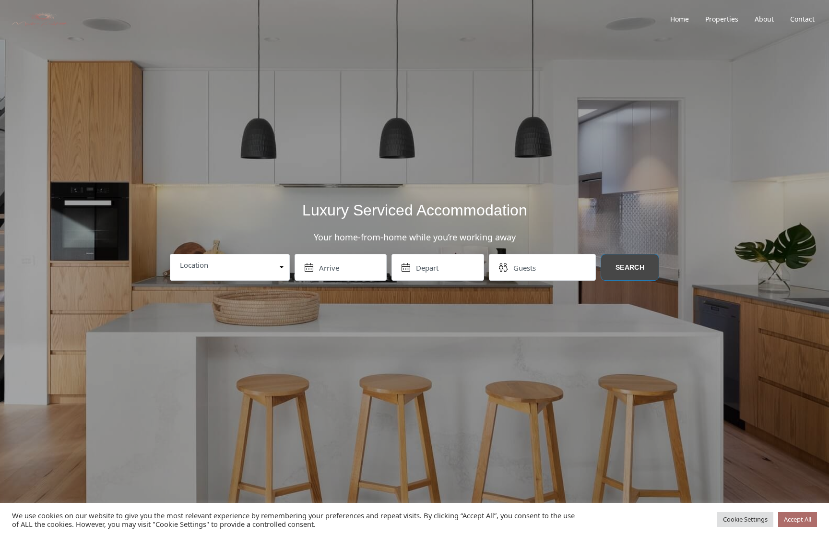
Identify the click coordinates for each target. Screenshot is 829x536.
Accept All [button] (797, 519)
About (764, 19)
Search (630, 268)
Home (679, 19)
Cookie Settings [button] (745, 519)
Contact (802, 19)
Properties (721, 19)
